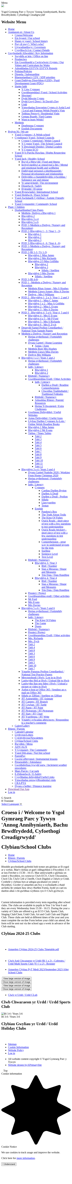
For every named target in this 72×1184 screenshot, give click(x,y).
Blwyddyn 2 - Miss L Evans (43, 306)
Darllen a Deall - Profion (55, 496)
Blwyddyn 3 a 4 (30, 219)
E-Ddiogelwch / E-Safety (28, 774)
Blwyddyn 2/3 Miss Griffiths (43, 261)
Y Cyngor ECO (29, 149)
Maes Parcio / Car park (27, 771)
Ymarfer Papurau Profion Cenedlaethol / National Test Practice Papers (42, 673)
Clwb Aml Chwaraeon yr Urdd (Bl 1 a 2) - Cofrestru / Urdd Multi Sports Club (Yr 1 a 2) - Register (36, 962)
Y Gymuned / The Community (31, 750)
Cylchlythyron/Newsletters (29, 737)
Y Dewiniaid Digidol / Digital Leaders (41, 146)
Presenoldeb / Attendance (28, 762)
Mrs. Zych (33, 641)
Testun (45, 505)
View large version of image (16, 978)
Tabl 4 (38, 442)
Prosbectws (21, 59)
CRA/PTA (20, 783)
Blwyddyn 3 (34, 240)
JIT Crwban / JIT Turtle (34, 704)
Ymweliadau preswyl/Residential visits (35, 780)
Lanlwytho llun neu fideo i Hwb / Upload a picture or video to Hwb (44, 685)
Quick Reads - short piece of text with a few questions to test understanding (56, 523)
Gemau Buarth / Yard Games (36, 116)
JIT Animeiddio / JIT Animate (37, 698)
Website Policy (16, 1050)
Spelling (46, 550)
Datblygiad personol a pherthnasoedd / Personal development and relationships (42, 172)
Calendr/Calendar (24, 731)
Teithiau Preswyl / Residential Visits (40, 113)
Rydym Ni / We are (18, 131)
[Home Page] (2, 6)
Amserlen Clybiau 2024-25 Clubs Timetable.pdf (33, 949)
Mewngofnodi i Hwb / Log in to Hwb (41, 677)
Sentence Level (50, 553)
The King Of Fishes (52, 517)
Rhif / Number (49, 566)
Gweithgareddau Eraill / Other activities (49, 635)
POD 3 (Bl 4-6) (29, 279)
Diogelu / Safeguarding (27, 74)
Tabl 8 (38, 454)
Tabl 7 (38, 451)
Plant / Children (16, 207)
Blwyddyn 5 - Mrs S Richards (44, 321)
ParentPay (20, 756)
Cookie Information (18, 1047)
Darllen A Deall (50, 493)
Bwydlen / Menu (24, 743)
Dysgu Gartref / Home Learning (45, 342)
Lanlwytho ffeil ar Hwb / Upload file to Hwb (45, 680)
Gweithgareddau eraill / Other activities (48, 596)
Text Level (47, 556)
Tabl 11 (39, 463)
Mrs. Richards (35, 638)
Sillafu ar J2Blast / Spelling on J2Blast (41, 695)
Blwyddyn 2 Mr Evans (40, 430)
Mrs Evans (34, 602)
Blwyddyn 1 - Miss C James (43, 300)
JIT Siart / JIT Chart (32, 713)
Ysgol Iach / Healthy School (30, 158)
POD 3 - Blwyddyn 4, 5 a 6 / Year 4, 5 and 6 (45, 312)
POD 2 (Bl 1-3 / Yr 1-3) (34, 252)
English (39, 508)
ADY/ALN (21, 746)
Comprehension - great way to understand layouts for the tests (55, 544)
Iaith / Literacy (36, 366)
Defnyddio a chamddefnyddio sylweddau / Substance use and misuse (43, 178)
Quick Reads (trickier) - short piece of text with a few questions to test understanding (54, 534)
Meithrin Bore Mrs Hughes (42, 348)
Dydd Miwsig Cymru (32, 98)
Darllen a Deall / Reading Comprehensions (55, 386)
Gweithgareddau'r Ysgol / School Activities (44, 92)
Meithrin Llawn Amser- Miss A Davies (48, 291)
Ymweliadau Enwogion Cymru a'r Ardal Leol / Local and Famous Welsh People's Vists (45, 109)
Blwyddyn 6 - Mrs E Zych (42, 324)
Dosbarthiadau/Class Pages (29, 210)
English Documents (31, 128)
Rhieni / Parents (16, 728)
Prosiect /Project (36, 632)
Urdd (24, 104)
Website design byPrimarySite (25, 1065)
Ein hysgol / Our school (27, 38)
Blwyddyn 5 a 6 (30, 222)
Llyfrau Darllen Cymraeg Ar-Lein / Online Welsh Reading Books (46, 423)
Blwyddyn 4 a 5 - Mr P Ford (43, 318)
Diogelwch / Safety (31, 185)
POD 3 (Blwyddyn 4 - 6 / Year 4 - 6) (40, 243)
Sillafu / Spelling (50, 270)
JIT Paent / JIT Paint (32, 707)
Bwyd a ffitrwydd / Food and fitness (40, 161)
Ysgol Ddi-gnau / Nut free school (32, 753)
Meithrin (19, 122)
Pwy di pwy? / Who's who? (29, 44)
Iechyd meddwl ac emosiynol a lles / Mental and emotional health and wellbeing (44, 166)
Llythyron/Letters (24, 734)
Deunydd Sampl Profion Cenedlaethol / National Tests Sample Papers (42, 329)
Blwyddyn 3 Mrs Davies (41, 273)
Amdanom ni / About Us (21, 32)
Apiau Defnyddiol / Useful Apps (45, 418)
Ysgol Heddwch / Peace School (31, 195)
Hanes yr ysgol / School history (31, 41)
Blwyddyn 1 (34, 234)
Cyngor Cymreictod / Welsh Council (40, 140)
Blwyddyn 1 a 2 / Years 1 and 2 (38, 357)
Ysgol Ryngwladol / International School (36, 192)
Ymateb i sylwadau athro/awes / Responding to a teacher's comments (45, 721)
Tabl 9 (38, 457)
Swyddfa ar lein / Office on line (31, 56)
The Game (40, 623)
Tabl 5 (38, 445)
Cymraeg (40, 487)
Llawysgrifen (49, 502)
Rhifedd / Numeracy (39, 376)
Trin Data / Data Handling (55, 575)
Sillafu (45, 499)
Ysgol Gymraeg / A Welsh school (32, 134)
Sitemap (12, 1044)
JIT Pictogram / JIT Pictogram (37, 710)
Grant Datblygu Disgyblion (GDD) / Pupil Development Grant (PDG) (37, 82)
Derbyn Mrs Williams (39, 354)
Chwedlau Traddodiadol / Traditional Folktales (55, 392)
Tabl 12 (39, 466)
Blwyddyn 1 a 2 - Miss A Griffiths (46, 303)
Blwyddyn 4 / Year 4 (46, 578)
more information (26, 1158)
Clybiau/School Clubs (26, 740)
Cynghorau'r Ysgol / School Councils (34, 137)
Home (11, 29)
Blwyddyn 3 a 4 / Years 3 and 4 (38, 469)
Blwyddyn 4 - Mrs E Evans (42, 315)
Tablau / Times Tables (39, 433)
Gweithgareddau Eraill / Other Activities (49, 379)
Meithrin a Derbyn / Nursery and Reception (44, 333)
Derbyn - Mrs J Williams (41, 294)
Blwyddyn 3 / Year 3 (46, 563)
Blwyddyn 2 (28, 216)
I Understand (9, 1164)
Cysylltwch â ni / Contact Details (32, 50)
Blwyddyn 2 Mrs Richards (42, 258)
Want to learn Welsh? (32, 119)
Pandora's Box (49, 511)
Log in (11, 792)
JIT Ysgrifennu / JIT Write (35, 716)
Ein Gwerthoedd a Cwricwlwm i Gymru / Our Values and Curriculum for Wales (39, 64)
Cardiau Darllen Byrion (54, 490)
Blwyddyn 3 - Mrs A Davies (43, 309)
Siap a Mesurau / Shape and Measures (54, 570)
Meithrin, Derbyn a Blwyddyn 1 (38, 213)
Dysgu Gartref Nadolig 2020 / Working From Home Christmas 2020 (49, 474)
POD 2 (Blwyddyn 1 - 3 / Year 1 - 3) (40, 231)
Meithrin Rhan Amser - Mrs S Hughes (48, 288)
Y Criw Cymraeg (30, 89)
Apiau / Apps (42, 345)
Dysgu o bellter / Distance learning (33, 786)
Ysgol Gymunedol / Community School (36, 204)
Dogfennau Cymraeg (32, 125)
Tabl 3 (38, 439)
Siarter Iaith (21, 86)
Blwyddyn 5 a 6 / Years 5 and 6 (38, 608)
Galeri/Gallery (22, 725)
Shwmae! (26, 95)
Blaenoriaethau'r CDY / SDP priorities (35, 77)
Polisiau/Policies (23, 71)
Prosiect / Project (37, 593)
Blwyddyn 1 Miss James (41, 255)
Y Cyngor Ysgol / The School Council (41, 143)
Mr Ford (32, 599)
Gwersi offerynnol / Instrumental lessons (36, 759)
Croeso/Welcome (24, 35)
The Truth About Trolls (54, 514)
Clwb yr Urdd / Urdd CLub (22, 994)
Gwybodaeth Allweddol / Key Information (30, 53)
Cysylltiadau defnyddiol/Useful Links (34, 777)
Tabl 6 (38, 448)
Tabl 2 (38, 436)
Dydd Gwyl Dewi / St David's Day (40, 101)
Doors (38, 626)
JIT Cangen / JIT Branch (34, 701)
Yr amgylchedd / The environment (39, 182)
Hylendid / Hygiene (31, 189)
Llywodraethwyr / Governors (30, 47)
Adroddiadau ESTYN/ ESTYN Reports (36, 68)
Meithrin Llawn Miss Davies (43, 351)
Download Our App (18, 789)
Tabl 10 (39, 460)
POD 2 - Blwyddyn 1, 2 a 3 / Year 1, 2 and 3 (45, 297)
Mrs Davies (34, 605)
